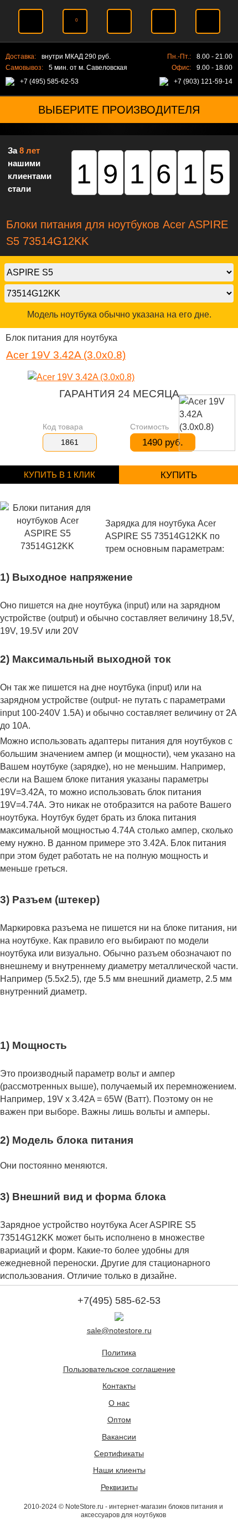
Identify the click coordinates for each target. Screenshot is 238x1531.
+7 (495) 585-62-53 (49, 81)
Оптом (119, 1420)
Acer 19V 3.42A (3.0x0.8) (66, 355)
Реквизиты (119, 1487)
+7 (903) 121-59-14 (203, 81)
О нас (119, 1403)
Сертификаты (119, 1454)
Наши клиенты (119, 1470)
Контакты (119, 1386)
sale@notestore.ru (119, 1331)
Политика (119, 1353)
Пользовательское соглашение (119, 1369)
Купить (179, 475)
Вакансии (119, 1437)
